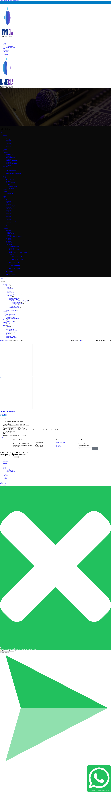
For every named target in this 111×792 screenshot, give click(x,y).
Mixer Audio (9, 309)
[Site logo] (7, 40)
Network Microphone (14, 306)
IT (3, 313)
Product (6, 340)
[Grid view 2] (87, 340)
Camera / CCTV (10, 321)
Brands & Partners (10, 47)
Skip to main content (14, 0)
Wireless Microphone (17, 303)
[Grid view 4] (93, 340)
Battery (8, 286)
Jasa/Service (6, 315)
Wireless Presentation (11, 337)
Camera (8, 326)
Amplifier (8, 291)
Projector (8, 334)
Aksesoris (5, 284)
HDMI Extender (10, 328)
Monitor (8, 333)
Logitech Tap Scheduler (7, 411)
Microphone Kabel (16, 302)
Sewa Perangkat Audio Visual (13, 318)
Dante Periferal (9, 288)
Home (1, 340)
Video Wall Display (10, 336)
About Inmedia (9, 46)
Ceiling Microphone (14, 298)
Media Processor (10, 332)
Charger (8, 287)
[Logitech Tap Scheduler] (16, 376)
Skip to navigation (4, 0)
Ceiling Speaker (10, 292)
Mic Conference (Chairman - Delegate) (18, 300)
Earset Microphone (13, 299)
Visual (4, 325)
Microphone (9, 296)
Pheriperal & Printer (11, 314)
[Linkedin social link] (9, 2)
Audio (4, 290)
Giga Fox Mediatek (18, 455)
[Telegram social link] (12, 2)
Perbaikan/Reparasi (10, 317)
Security (5, 319)
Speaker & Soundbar (11, 310)
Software (5, 322)
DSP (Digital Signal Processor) (13, 294)
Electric (5, 311)
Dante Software (10, 324)
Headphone (9, 295)
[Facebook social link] (1, 2)
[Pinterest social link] (7, 2)
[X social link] (4, 2)
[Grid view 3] (90, 340)
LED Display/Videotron (12, 330)
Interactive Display (10, 329)
